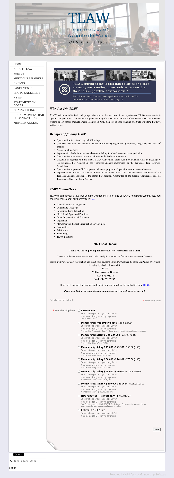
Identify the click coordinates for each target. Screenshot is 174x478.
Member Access (26, 122)
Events (19, 83)
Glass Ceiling (24, 110)
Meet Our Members (29, 78)
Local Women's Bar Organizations (29, 116)
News (18, 97)
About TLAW (23, 68)
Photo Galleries (27, 92)
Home (18, 64)
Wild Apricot (132, 474)
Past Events (23, 88)
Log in (12, 467)
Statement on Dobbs (25, 104)
